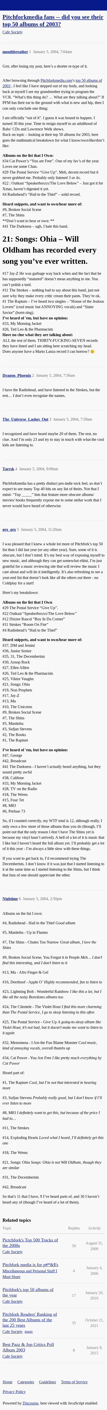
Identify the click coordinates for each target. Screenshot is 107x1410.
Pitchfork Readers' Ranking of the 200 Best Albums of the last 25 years (29, 1320)
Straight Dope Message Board (26, 5)
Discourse (30, 1403)
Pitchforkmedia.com (56, 80)
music (29, 1331)
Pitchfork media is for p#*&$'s (30, 1264)
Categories (25, 1382)
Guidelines (47, 1382)
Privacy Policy (14, 1392)
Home (7, 1382)
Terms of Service (74, 1382)
